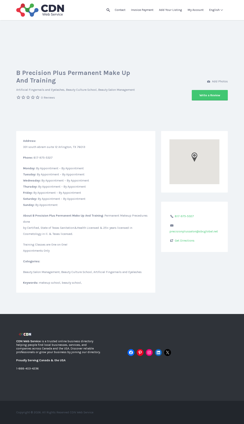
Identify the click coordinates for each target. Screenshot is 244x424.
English (214, 10)
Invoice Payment (142, 10)
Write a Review (209, 95)
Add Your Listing (170, 10)
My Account (196, 10)
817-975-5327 (184, 216)
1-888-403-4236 (27, 368)
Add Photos (219, 81)
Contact (120, 10)
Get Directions (184, 240)
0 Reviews (48, 97)
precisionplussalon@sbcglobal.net (193, 231)
